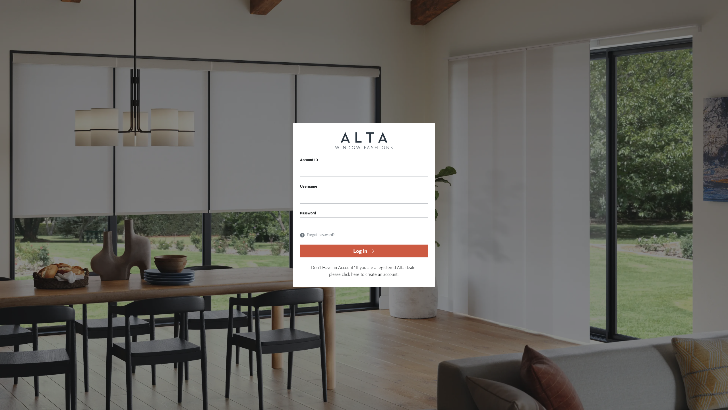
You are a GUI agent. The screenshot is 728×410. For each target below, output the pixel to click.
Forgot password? (320, 235)
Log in (360, 251)
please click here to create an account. (363, 274)
